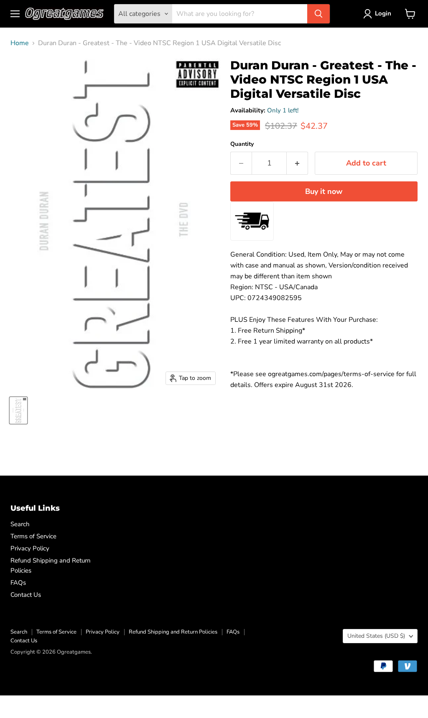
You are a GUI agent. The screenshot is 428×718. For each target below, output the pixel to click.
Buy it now (323, 191)
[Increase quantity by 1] (297, 163)
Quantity (242, 144)
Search (20, 524)
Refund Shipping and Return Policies (173, 632)
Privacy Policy (29, 548)
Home (19, 43)
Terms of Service (33, 536)
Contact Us (25, 595)
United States (376, 636)
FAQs (18, 582)
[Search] (318, 13)
